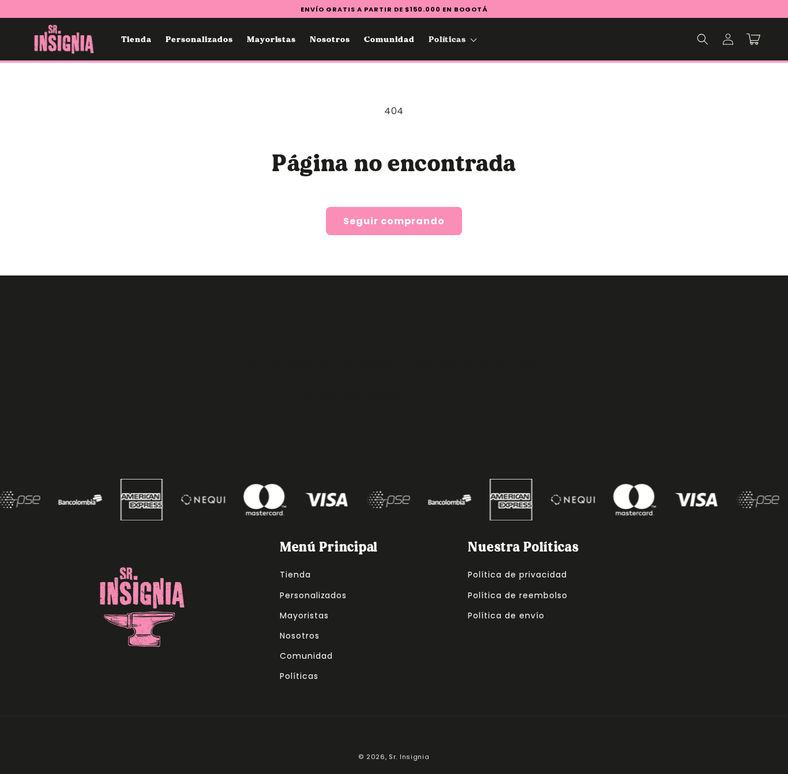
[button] (452, 39)
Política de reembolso (517, 595)
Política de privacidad (517, 574)
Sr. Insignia (409, 756)
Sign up (394, 430)
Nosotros (300, 635)
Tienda (295, 574)
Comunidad (306, 656)
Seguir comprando (394, 221)
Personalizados (313, 595)
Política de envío (506, 615)
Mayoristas (304, 615)
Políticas (299, 676)
